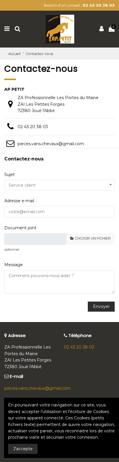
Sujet (9, 174)
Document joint (20, 227)
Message (13, 264)
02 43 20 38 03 (33, 126)
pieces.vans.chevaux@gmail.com (51, 143)
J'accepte (23, 448)
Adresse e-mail (19, 200)
